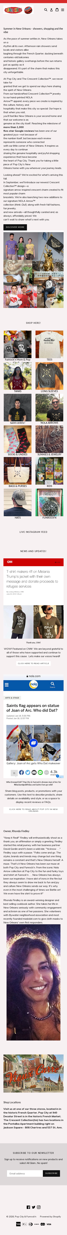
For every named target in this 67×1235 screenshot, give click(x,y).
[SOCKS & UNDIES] (17, 439)
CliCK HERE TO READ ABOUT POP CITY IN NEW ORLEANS (33, 810)
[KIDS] (49, 471)
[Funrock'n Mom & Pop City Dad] (17, 344)
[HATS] (17, 502)
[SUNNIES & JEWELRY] (49, 439)
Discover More (15, 227)
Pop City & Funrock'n (25, 1216)
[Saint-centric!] (17, 407)
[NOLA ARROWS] (49, 407)
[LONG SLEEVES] (49, 376)
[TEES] (49, 344)
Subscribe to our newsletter (33, 1153)
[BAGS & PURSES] (17, 471)
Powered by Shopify (50, 1216)
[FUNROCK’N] (49, 502)
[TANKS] (17, 376)
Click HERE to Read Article (33, 663)
